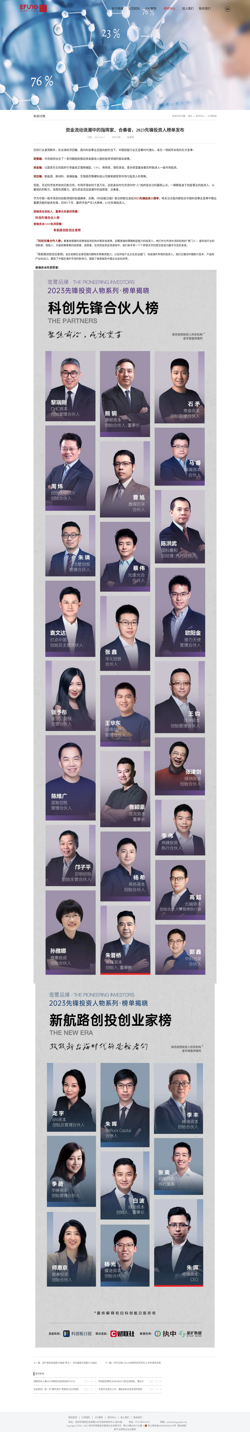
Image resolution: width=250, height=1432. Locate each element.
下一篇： (133, 1363)
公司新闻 (212, 116)
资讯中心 (200, 116)
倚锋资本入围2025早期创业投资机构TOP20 (54, 1381)
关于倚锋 (117, 8)
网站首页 (72, 1417)
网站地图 (181, 1425)
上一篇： (65, 1363)
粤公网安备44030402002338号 (162, 1425)
